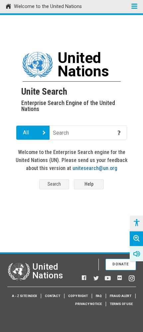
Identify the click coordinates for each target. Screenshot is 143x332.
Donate (120, 264)
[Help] (119, 133)
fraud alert (120, 296)
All (26, 132)
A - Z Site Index (24, 296)
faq (99, 296)
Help (88, 184)
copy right (78, 296)
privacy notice (88, 304)
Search (54, 184)
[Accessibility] (136, 223)
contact (52, 296)
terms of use (121, 304)
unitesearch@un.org (94, 168)
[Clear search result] (109, 133)
